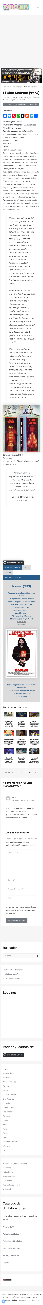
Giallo (5, 1120)
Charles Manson (34, 98)
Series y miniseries (11, 1255)
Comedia (6, 1103)
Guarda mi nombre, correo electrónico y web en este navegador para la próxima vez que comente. (21, 910)
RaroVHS (6, 87)
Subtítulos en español (12, 978)
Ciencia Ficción (9, 1094)
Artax (14, 798)
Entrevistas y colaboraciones (15, 1163)
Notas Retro (8, 1172)
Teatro (5, 1137)
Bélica (5, 1090)
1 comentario (7, 98)
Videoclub (7, 1189)
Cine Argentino (9, 1099)
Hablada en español (11, 974)
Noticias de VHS (9, 1176)
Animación (7, 1077)
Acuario (13, 464)
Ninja (5, 1124)
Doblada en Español (9, 100)
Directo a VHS (8, 1107)
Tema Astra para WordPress (29, 1300)
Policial (6, 1129)
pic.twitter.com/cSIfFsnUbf (21, 490)
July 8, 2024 (21, 500)
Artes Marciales (9, 1082)
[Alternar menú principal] (38, 7)
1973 (14, 98)
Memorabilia (8, 1168)
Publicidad (7, 1180)
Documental (17, 87)
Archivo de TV (8, 1073)
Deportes (6, 1262)
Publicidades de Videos (13, 1185)
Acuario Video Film (22, 98)
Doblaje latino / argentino (27, 104)
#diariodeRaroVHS (21, 473)
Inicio (5, 1069)
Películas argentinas (11, 1248)
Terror (5, 1133)
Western (6, 1146)
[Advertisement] (21, 37)
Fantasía (6, 1116)
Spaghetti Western (11, 1141)
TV (4, 1150)
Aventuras (7, 1086)
